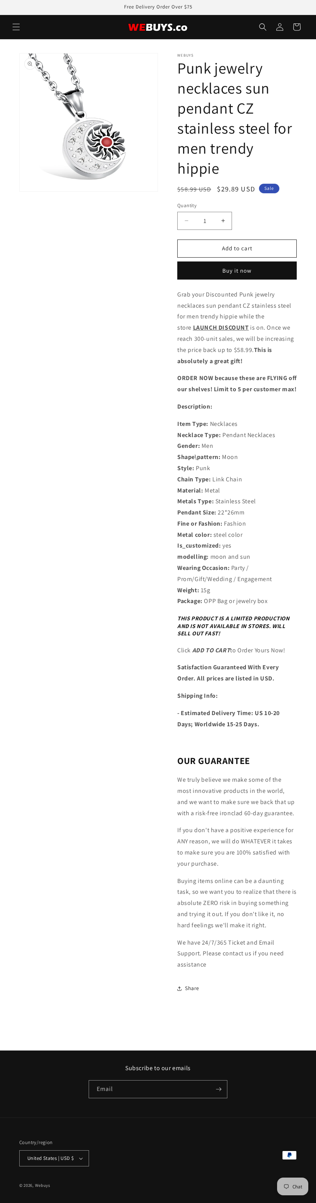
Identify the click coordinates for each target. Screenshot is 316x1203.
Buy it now (237, 270)
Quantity (187, 205)
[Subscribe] (218, 1089)
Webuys (42, 1185)
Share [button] (192, 988)
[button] (16, 26)
